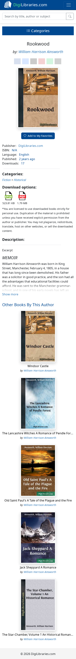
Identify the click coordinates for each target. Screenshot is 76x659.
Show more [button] (10, 294)
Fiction (6, 180)
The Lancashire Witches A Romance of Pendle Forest (38, 433)
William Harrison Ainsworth (40, 51)
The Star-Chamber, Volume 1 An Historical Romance (38, 635)
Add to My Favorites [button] (40, 135)
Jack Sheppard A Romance (38, 567)
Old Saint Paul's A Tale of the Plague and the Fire (38, 500)
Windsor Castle (38, 366)
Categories (40, 30)
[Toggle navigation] (68, 5)
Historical (20, 180)
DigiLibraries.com (30, 146)
